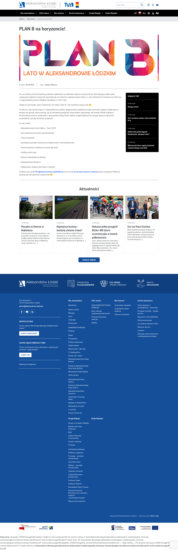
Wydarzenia (72, 323)
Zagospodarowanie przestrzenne (75, 475)
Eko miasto (59, 13)
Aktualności (31, 19)
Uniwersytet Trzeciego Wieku (76, 398)
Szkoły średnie (73, 345)
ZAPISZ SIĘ (25, 355)
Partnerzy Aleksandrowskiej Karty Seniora (78, 386)
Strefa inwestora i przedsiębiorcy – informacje (148, 306)
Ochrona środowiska (122, 314)
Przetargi (71, 445)
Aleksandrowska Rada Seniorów (76, 392)
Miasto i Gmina (73, 309)
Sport (70, 316)
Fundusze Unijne (74, 480)
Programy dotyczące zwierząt (98, 318)
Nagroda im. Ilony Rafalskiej (148, 317)
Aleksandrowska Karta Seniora (76, 380)
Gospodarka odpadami (123, 305)
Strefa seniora (73, 375)
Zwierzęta (72, 320)
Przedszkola (72, 339)
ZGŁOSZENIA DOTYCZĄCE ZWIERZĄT (100, 306)
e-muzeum (72, 409)
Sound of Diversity (75, 413)
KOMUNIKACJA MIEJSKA (76, 327)
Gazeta (24, 199)
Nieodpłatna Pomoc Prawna (78, 487)
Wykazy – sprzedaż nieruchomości (75, 466)
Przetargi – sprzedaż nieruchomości (76, 457)
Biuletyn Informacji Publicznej (75, 427)
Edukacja (71, 331)
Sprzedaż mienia (74, 462)
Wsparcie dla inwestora (76, 501)
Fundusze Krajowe (75, 484)
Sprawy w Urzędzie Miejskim (78, 423)
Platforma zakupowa (75, 453)
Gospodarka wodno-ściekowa (122, 309)
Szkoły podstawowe (75, 342)
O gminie (141, 330)
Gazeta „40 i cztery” (75, 356)
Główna (21, 19)
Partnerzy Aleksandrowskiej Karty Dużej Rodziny (78, 367)
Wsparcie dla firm (144, 327)
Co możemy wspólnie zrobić (148, 324)
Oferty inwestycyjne (145, 320)
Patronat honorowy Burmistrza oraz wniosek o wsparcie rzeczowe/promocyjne (77, 494)
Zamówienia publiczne (76, 449)
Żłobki (70, 335)
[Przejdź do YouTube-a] (27, 312)
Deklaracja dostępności (27, 364)
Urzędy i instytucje (74, 441)
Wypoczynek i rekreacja (76, 349)
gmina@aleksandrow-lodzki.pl (31, 306)
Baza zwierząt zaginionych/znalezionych (100, 312)
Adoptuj (94, 323)
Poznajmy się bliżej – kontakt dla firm (148, 312)
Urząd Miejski (95, 13)
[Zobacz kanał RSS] (32, 312)
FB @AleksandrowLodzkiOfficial (49, 171)
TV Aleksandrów (74, 352)
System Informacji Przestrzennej (74, 437)
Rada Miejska (111, 13)
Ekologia (71, 313)
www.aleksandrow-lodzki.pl (86, 171)
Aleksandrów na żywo (76, 406)
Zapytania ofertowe (75, 471)
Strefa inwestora (76, 13)
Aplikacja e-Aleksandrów (77, 403)
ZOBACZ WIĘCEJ (89, 260)
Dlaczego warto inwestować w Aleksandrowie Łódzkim (148, 335)
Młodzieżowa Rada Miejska (78, 372)
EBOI (70, 432)
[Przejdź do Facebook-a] (22, 312)
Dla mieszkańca (27, 13)
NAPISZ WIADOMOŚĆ (29, 333)
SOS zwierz (44, 13)
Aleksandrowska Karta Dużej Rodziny (78, 360)
